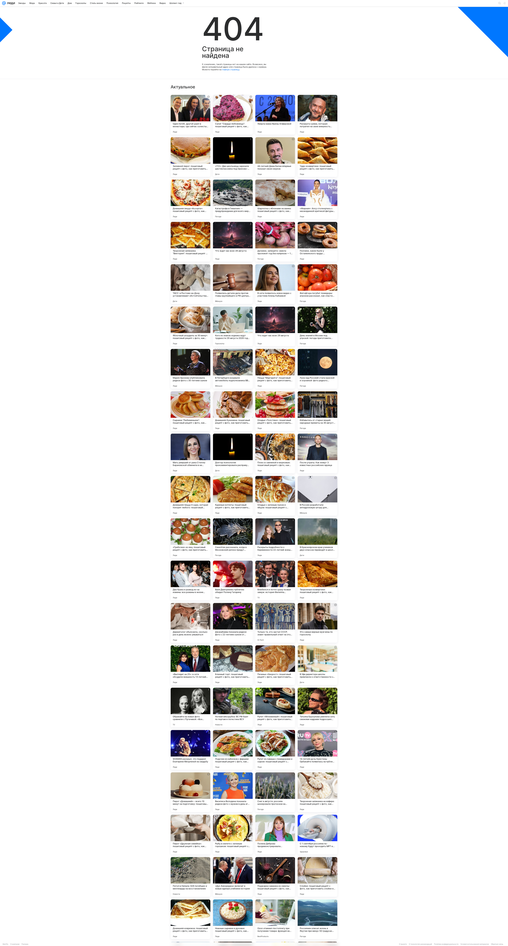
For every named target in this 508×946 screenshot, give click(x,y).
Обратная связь (497, 944)
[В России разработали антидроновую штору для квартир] (317, 496)
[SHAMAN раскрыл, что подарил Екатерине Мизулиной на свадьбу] (190, 750)
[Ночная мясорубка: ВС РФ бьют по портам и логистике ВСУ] (233, 707)
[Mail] (4, 3)
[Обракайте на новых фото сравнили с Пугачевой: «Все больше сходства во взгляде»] (190, 707)
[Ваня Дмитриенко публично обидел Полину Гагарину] (233, 580)
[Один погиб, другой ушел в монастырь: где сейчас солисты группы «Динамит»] (190, 115)
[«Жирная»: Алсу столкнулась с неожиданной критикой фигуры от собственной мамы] (317, 199)
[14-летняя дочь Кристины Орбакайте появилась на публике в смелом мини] (317, 750)
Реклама (25, 944)
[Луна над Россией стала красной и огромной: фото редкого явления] (317, 369)
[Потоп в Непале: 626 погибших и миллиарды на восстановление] (190, 877)
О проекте (403, 944)
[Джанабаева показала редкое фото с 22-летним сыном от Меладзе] (233, 623)
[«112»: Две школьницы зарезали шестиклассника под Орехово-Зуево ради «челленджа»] (233, 157)
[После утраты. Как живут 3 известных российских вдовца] (317, 453)
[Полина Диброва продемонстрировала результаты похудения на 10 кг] (275, 834)
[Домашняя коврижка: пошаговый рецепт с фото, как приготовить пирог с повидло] (190, 919)
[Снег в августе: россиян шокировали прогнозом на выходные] (275, 792)
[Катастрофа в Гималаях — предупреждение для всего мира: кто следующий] (233, 199)
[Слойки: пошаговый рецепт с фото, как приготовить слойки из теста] (317, 877)
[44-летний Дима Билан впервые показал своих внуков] (275, 157)
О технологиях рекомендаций (420, 944)
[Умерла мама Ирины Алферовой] (275, 115)
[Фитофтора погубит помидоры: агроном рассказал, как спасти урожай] (317, 284)
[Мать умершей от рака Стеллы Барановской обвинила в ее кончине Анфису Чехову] (190, 453)
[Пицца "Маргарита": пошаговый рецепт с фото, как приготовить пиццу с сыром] (275, 369)
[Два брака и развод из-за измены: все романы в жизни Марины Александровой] (190, 580)
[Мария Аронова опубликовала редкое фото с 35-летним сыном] (190, 369)
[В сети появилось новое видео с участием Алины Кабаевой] (275, 284)
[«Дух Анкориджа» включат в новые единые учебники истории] (233, 877)
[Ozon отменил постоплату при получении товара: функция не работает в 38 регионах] (275, 919)
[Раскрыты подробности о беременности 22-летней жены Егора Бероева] (275, 538)
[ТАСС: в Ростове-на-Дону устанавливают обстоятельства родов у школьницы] (190, 284)
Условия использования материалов (475, 944)
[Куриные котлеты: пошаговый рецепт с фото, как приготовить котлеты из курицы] (233, 496)
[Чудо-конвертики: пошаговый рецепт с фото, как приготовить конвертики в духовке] (317, 157)
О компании (14, 944)
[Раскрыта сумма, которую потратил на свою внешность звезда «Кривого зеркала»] (317, 115)
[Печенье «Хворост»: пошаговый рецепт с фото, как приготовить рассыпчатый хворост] (275, 665)
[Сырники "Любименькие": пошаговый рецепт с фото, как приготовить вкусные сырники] (190, 411)
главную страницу (230, 69)
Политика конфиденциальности (446, 944)
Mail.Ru (5, 944)
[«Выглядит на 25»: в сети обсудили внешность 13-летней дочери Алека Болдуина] (190, 665)
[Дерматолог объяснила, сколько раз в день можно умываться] (190, 623)
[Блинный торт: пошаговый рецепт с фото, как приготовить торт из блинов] (233, 665)
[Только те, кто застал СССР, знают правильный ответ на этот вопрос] (275, 623)
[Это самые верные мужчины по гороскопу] (317, 623)
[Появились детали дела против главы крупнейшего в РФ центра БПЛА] (233, 284)
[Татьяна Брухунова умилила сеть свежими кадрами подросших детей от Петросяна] (317, 707)
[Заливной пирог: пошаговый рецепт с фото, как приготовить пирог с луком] (190, 157)
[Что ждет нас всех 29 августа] (275, 326)
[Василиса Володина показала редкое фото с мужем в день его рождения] (233, 792)
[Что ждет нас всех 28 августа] (233, 242)
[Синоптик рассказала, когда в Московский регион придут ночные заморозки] (233, 538)
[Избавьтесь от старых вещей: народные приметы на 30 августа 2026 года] (317, 411)
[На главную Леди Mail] (10, 3)
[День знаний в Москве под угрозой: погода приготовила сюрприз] (317, 326)
